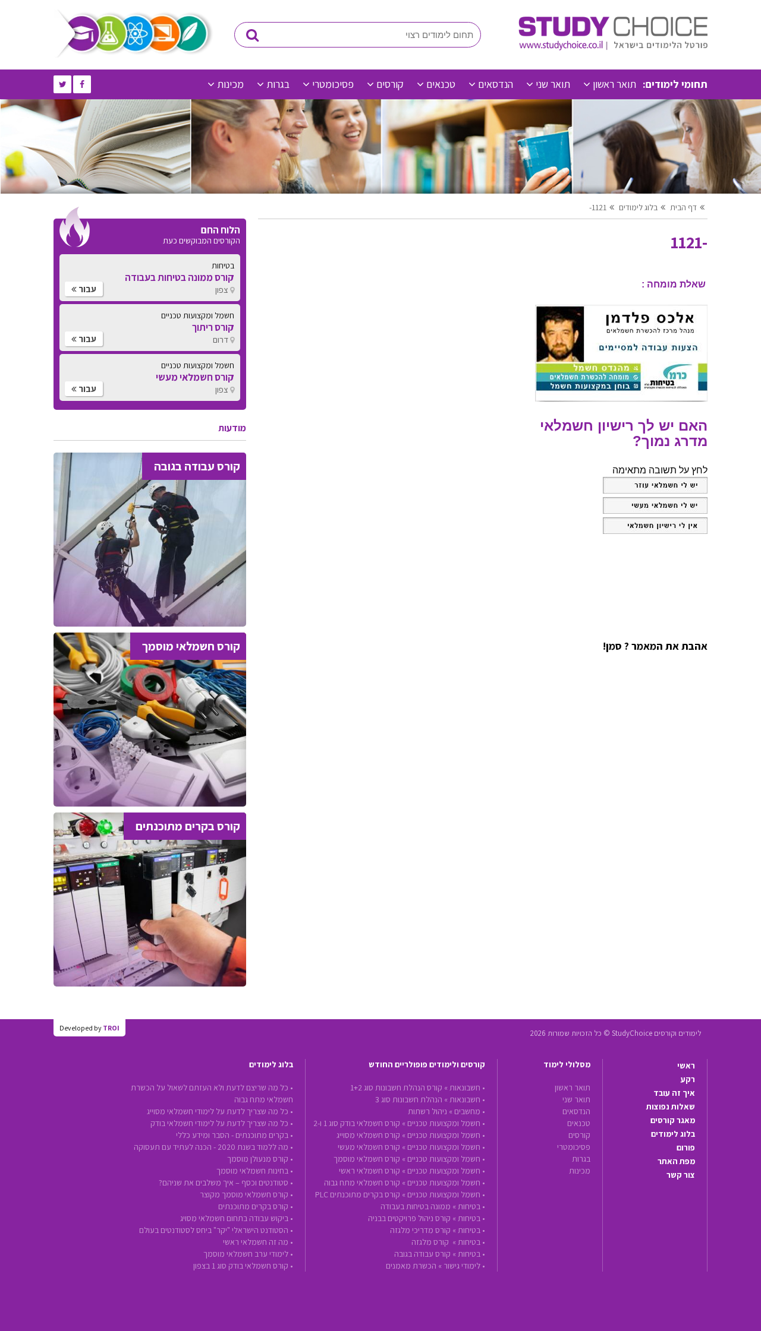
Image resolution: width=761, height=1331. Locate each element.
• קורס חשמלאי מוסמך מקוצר (246, 1194)
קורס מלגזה (431, 1242)
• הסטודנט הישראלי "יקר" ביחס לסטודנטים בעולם (216, 1230)
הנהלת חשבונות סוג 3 (408, 1099)
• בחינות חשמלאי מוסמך (254, 1170)
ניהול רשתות (427, 1111)
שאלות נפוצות (670, 1106)
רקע (688, 1079)
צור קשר (680, 1174)
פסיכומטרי (333, 84)
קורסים (390, 84)
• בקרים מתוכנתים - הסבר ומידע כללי (234, 1135)
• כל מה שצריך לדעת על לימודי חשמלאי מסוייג (220, 1111)
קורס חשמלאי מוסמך (367, 1158)
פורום (686, 1147)
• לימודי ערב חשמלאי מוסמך (248, 1253)
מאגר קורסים (672, 1120)
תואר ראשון (614, 84)
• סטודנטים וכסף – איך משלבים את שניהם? (226, 1182)
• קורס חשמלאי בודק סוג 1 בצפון (243, 1265)
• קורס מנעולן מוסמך (260, 1158)
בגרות (278, 84)
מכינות (230, 84)
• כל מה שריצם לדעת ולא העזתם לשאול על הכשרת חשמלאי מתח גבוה (212, 1093)
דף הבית (683, 207)
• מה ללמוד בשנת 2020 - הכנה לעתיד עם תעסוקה (213, 1147)
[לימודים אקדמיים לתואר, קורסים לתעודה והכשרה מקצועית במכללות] (612, 47)
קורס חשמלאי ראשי (369, 1170)
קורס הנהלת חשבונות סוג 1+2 (396, 1087)
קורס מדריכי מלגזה (420, 1230)
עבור (86, 289)
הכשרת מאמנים (411, 1265)
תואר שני (553, 84)
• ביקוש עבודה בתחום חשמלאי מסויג (236, 1218)
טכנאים (440, 84)
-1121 (597, 207)
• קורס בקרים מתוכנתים (255, 1206)
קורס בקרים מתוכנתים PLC (357, 1194)
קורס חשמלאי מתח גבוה (362, 1182)
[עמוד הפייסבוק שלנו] (82, 84)
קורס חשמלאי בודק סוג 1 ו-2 (356, 1123)
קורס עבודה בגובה (422, 1253)
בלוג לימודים (673, 1133)
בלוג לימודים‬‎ (638, 207)
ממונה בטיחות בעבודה (415, 1206)
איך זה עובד (674, 1092)
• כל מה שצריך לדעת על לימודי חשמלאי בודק (221, 1123)
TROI (111, 1027)
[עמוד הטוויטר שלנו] (62, 84)
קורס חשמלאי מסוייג (368, 1135)
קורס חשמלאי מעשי (369, 1147)
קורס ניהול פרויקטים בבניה (409, 1218)
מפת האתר (676, 1161)
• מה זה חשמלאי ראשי (258, 1242)
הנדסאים (495, 84)
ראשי (686, 1065)
